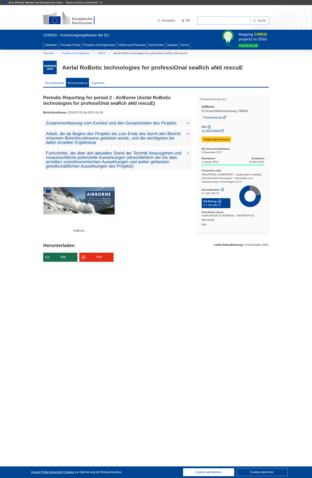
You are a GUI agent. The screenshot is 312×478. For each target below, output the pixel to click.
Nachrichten (156, 45)
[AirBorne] (79, 201)
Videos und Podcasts (132, 45)
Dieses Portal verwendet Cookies (53, 472)
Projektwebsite (213, 118)
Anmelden (168, 20)
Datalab (172, 45)
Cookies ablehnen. (262, 472)
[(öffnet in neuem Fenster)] (72, 18)
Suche (184, 45)
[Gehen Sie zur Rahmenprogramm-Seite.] (50, 67)
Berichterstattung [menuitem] (77, 82)
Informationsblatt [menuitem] (54, 82)
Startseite (51, 45)
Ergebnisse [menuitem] (98, 82)
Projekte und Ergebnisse (99, 45)
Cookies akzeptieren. (208, 472)
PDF (99, 257)
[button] (186, 21)
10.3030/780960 (211, 130)
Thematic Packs (70, 45)
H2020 (101, 53)
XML (63, 257)
